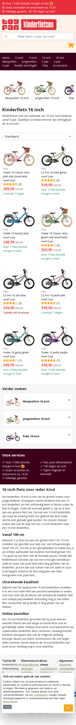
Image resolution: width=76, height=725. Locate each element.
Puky (45, 65)
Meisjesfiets (9, 61)
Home (6, 57)
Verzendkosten (30, 664)
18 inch (60, 57)
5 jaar (5, 65)
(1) (53, 302)
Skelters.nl (46, 672)
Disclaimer (65, 672)
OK (68, 707)
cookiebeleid (40, 695)
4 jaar (57, 61)
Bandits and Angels (25, 65)
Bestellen (26, 672)
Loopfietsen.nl (48, 668)
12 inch (19, 57)
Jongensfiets (29, 61)
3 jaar (45, 61)
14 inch (32, 57)
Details (7, 707)
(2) (16, 181)
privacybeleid (10, 701)
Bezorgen (27, 668)
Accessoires (60, 65)
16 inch (46, 57)
